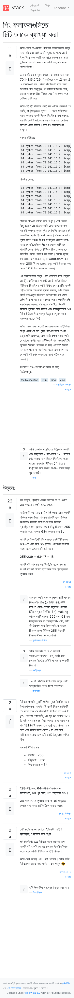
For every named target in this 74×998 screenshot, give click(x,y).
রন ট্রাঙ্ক (67, 582)
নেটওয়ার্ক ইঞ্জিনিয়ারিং (35, 8)
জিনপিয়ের (36, 690)
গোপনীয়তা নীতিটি (14, 988)
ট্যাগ (48, 5)
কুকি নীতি (66, 983)
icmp (62, 379)
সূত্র (69, 389)
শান (34, 477)
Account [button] (60, 8)
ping (53, 379)
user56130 (65, 871)
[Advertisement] (45, 415)
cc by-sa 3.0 (32, 992)
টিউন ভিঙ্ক (37, 892)
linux (44, 379)
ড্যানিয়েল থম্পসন (63, 384)
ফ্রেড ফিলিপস (65, 813)
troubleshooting (29, 379)
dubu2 (67, 772)
